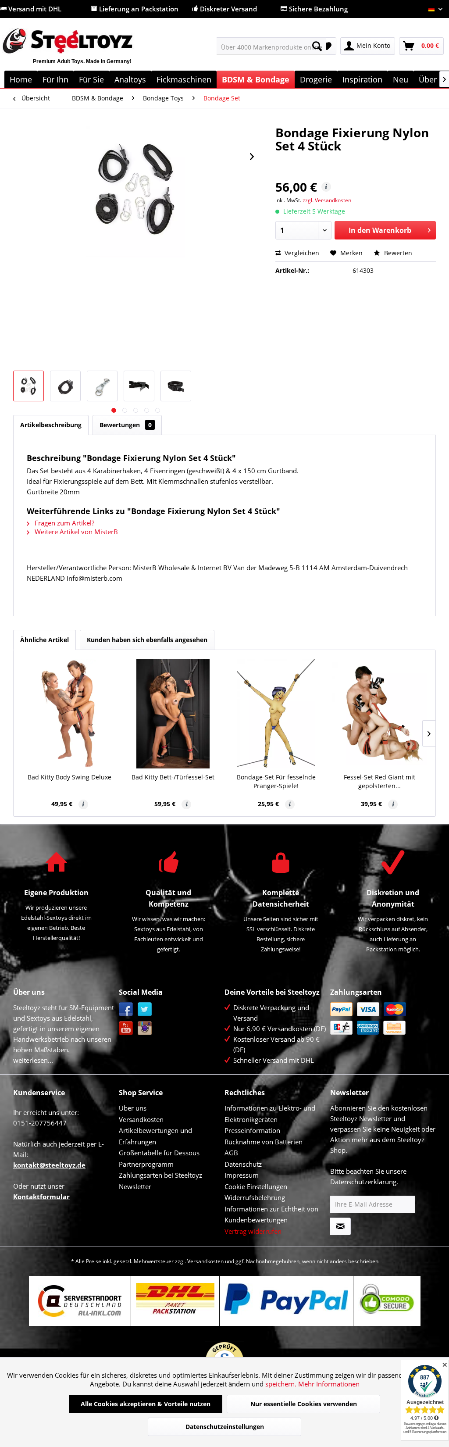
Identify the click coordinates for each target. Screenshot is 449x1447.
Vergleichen (301, 253)
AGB (231, 1152)
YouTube (126, 1028)
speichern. (281, 1383)
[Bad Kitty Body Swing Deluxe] (69, 713)
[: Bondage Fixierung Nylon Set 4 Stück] (28, 386)
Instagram (145, 1028)
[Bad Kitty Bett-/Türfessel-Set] (173, 713)
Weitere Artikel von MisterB (75, 531)
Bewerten (397, 253)
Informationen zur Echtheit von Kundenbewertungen (271, 1214)
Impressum (241, 1175)
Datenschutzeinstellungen (224, 1426)
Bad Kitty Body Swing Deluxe (69, 777)
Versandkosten (141, 1119)
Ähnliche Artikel (44, 640)
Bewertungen (126, 425)
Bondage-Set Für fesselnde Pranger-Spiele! (276, 781)
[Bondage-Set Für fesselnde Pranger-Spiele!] (276, 713)
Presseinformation (252, 1130)
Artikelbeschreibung (51, 425)
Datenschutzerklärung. (364, 1181)
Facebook (126, 1009)
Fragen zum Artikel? (63, 522)
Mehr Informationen (329, 1383)
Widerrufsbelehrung (254, 1197)
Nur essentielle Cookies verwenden (303, 1404)
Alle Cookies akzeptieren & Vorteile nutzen (145, 1404)
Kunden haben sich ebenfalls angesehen (147, 640)
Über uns (132, 1108)
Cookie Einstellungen (255, 1186)
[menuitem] (272, 46)
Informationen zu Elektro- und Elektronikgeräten (269, 1114)
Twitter (145, 1009)
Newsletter (135, 1186)
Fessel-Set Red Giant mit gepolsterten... (379, 781)
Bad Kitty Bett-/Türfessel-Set (173, 777)
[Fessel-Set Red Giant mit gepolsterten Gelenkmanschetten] (379, 713)
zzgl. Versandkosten (327, 200)
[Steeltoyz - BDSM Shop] (82, 51)
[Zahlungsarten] (380, 1018)
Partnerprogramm (146, 1164)
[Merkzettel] (326, 46)
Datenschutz (243, 1164)
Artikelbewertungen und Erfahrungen (155, 1136)
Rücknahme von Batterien (263, 1141)
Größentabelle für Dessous (159, 1152)
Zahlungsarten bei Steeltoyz (160, 1175)
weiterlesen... (33, 1060)
